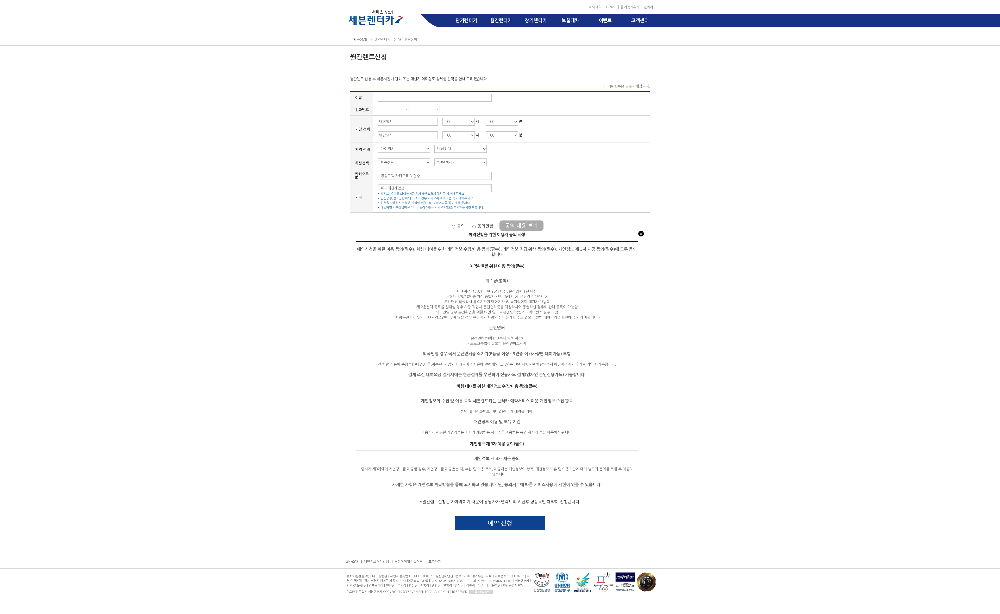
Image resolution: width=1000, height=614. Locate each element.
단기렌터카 (466, 20)
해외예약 (595, 7)
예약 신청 (500, 523)
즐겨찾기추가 (630, 7)
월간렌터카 (501, 20)
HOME (611, 7)
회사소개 (352, 561)
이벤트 (605, 20)
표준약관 (434, 561)
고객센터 (640, 20)
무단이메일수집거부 (409, 561)
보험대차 (570, 20)
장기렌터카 (536, 20)
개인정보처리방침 (376, 561)
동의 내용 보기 (521, 225)
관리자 (648, 7)
